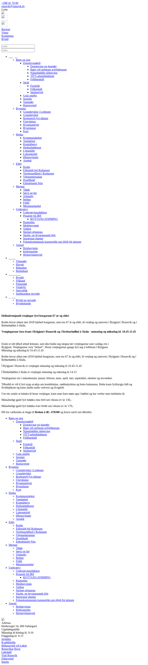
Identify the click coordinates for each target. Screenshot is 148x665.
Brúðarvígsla (30, 248)
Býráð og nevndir (26, 300)
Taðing (27, 228)
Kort (25, 131)
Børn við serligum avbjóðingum (48, 69)
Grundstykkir (30, 115)
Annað (20, 245)
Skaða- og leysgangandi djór (39, 235)
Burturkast (22, 270)
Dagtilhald (29, 180)
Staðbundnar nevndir (28, 293)
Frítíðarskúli (37, 79)
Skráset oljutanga (33, 232)
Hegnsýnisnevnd (32, 254)
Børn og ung (23, 59)
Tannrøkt (28, 102)
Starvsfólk (21, 290)
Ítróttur (27, 199)
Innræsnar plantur (33, 238)
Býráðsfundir (23, 303)
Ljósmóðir (29, 150)
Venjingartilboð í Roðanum (38, 173)
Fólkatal (20, 280)
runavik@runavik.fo (13, 6)
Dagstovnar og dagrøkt (43, 66)
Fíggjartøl (21, 283)
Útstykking (29, 121)
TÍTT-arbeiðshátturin (42, 76)
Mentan (20, 186)
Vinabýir (21, 287)
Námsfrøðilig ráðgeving (43, 72)
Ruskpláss (29, 222)
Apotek (27, 160)
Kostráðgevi (30, 144)
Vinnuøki (21, 261)
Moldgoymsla (31, 225)
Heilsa (19, 134)
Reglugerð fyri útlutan (35, 118)
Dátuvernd (7, 658)
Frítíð (26, 202)
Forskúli (35, 85)
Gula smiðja (30, 95)
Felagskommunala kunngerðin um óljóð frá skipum (52, 241)
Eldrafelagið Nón (33, 183)
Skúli (26, 82)
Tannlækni (29, 141)
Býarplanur (29, 128)
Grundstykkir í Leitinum (37, 111)
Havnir (20, 264)
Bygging (21, 108)
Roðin (26, 167)
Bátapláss (21, 267)
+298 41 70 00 (9, 3)
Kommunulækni (32, 137)
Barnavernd (29, 105)
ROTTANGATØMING (44, 219)
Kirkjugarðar (30, 251)
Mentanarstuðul (32, 206)
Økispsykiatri (30, 157)
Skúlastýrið (36, 92)
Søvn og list (30, 193)
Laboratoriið (30, 154)
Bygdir (20, 277)
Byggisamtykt (31, 124)
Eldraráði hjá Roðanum (36, 170)
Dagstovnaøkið (31, 63)
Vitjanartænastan (32, 176)
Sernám (27, 98)
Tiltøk (26, 189)
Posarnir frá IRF (32, 215)
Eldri (18, 163)
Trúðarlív (28, 196)
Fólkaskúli (36, 89)
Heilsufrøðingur (32, 147)
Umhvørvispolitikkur (35, 212)
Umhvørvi (22, 209)
